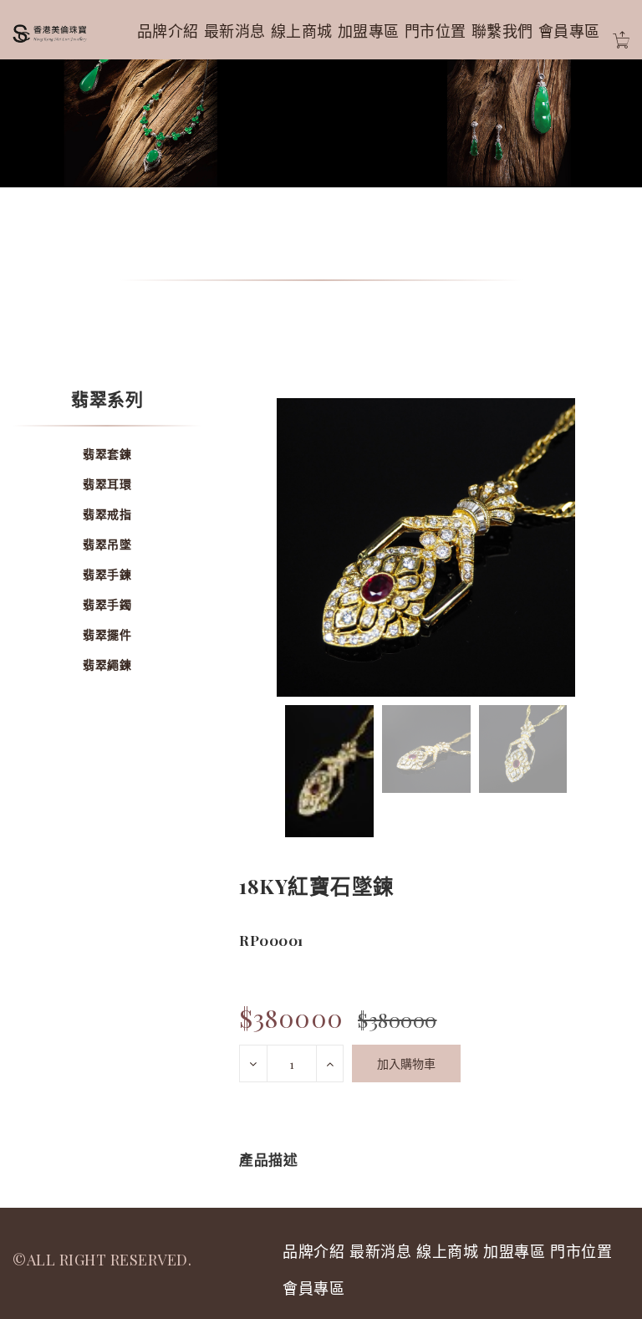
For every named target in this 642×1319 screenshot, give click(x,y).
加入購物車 (406, 1063)
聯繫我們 (502, 31)
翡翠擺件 (107, 634)
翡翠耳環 (107, 484)
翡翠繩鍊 (107, 664)
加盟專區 (369, 31)
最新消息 (235, 31)
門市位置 (435, 31)
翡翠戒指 (107, 514)
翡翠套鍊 (107, 454)
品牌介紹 (168, 31)
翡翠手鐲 (107, 604)
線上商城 (302, 31)
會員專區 (569, 31)
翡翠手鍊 (107, 574)
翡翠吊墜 (107, 544)
